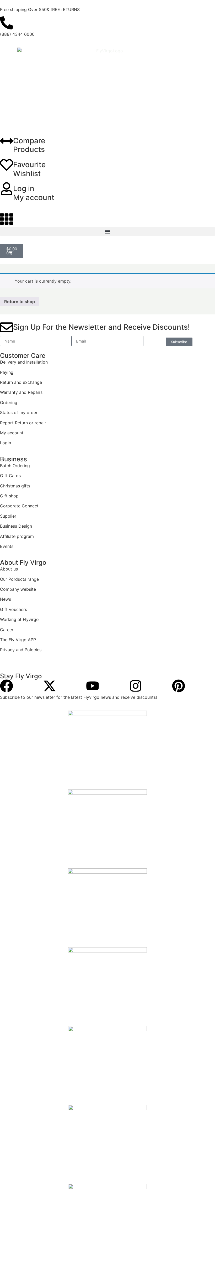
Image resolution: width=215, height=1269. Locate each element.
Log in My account (33, 193)
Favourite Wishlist (29, 169)
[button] (107, 231)
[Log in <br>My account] (6, 188)
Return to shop (19, 301)
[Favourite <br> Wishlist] (6, 164)
